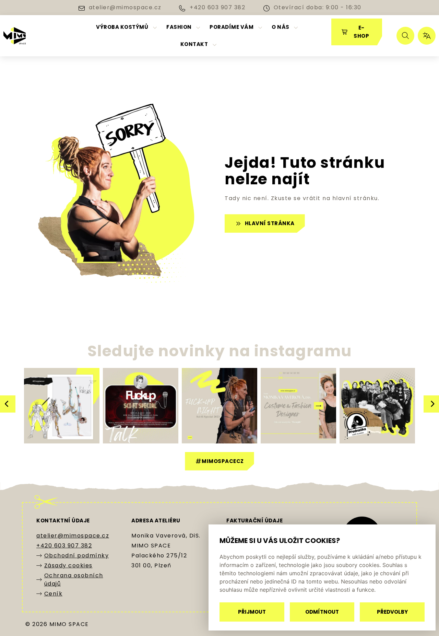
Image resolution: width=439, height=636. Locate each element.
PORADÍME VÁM (231, 27)
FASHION (179, 27)
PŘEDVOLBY (392, 611)
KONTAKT (194, 44)
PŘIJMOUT (252, 611)
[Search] (405, 36)
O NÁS (280, 27)
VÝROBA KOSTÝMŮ (122, 27)
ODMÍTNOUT (322, 611)
